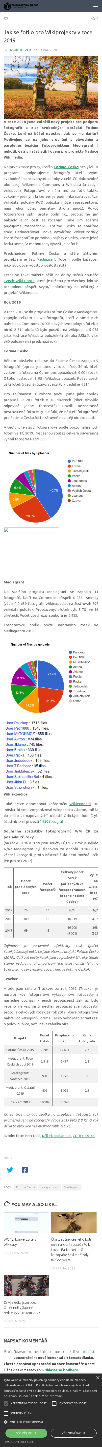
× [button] (98, 1378)
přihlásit (88, 1351)
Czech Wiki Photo (19, 281)
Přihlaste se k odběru (60, 1370)
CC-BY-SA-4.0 (84, 1136)
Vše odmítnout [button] (73, 1433)
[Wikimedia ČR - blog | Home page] (27, 6)
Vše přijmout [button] (26, 1433)
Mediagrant (46, 259)
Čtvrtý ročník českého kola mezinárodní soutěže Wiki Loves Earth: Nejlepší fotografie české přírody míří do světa (71, 1249)
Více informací (52, 1396)
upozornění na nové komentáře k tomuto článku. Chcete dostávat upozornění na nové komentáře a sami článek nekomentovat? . (49, 1364)
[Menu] (96, 6)
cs (6, 18)
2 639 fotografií (52, 821)
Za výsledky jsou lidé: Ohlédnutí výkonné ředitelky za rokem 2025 (22, 1308)
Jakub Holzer (19, 50)
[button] (51, 1422)
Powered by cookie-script (19, 1442)
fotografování (49, 1187)
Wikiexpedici (80, 804)
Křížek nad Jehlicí (56, 1136)
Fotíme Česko (25, 1187)
